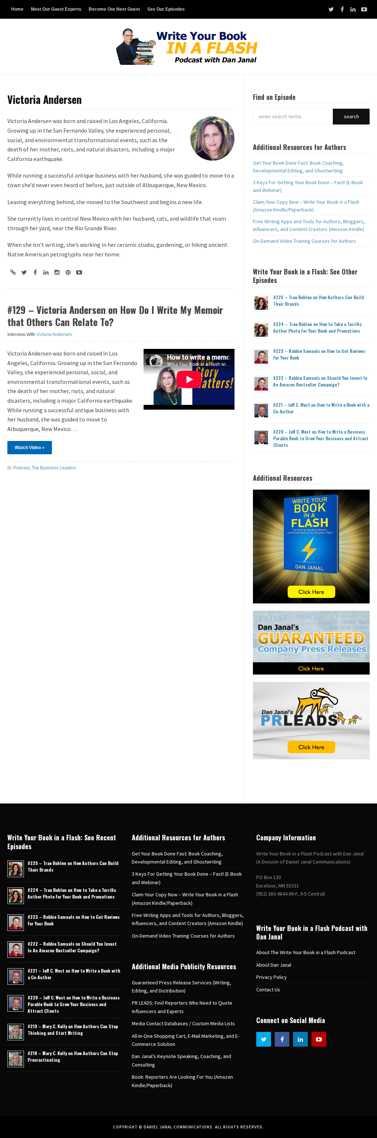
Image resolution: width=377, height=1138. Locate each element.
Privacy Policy (271, 977)
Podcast (21, 467)
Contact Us (268, 989)
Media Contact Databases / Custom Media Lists (183, 1023)
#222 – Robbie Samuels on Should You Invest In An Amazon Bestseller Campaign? (320, 381)
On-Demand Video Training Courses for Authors (304, 241)
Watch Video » (30, 447)
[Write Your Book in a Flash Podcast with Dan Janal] (188, 46)
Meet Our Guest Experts (56, 9)
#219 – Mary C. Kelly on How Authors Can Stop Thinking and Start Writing (73, 1029)
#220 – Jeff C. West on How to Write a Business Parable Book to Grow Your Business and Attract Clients (321, 438)
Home (17, 9)
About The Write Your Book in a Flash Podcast (305, 952)
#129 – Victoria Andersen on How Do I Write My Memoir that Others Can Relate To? (115, 315)
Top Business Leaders (54, 467)
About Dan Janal (273, 965)
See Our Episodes (166, 9)
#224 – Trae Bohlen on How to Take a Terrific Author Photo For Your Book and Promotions (317, 327)
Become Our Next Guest (114, 9)
